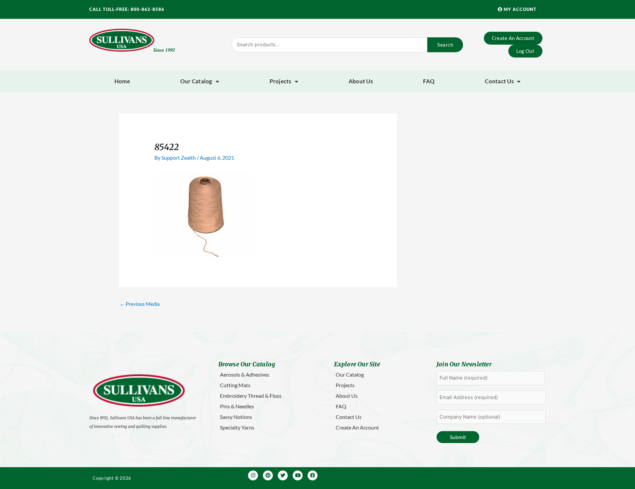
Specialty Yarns (237, 427)
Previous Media (140, 304)
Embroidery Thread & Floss (250, 395)
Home (122, 81)
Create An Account (357, 427)
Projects (280, 81)
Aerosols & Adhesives (244, 374)
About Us (361, 81)
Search (445, 45)
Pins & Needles (237, 406)
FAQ (429, 81)
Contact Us (499, 81)
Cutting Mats (235, 385)
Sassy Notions (236, 417)
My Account (519, 9)
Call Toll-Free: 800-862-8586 (126, 9)
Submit (458, 437)
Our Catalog (196, 81)
